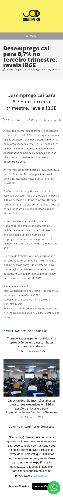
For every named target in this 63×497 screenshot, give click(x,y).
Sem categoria (52, 120)
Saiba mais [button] (40, 475)
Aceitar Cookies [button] (44, 486)
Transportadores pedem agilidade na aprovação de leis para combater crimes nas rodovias (31, 342)
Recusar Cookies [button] (18, 486)
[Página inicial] (4, 69)
